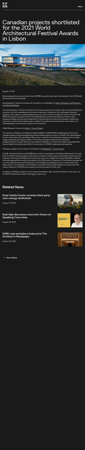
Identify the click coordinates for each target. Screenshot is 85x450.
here (33, 174)
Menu (80, 6)
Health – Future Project (33, 128)
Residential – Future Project (53, 149)
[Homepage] (4, 4)
